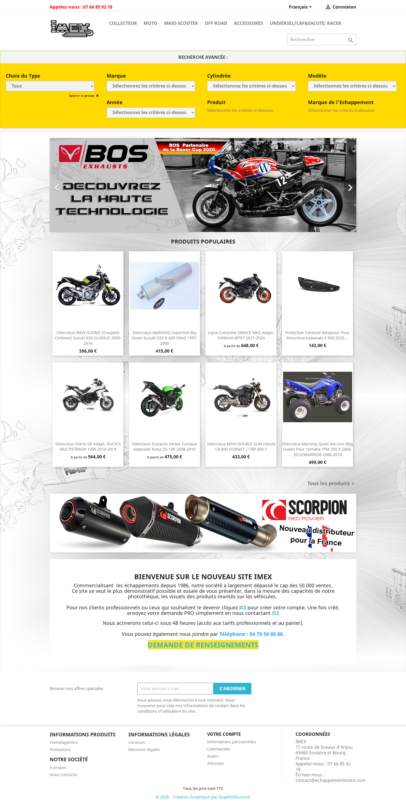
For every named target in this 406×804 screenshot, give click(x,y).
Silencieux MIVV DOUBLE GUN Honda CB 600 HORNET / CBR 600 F (241, 446)
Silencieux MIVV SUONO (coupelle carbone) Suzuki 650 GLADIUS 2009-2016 (88, 338)
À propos (58, 767)
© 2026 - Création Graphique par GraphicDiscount (203, 797)
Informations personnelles (231, 741)
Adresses (215, 763)
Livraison (136, 742)
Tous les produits (331, 483)
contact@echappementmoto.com (331, 780)
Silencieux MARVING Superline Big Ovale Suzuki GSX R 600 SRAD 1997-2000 (164, 338)
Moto (150, 23)
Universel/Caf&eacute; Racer (305, 23)
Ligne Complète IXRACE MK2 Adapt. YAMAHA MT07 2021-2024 (241, 335)
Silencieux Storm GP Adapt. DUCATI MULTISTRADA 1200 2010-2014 (88, 446)
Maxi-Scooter (181, 23)
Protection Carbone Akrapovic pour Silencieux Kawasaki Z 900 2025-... (317, 335)
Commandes (218, 749)
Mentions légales (144, 749)
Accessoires (248, 23)
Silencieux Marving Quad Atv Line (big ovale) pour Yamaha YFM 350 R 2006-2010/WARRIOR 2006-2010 (317, 449)
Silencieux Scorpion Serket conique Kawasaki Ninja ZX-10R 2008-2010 (164, 446)
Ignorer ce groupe (82, 95)
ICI (275, 613)
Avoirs (212, 756)
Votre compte (224, 734)
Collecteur (123, 23)
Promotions (60, 749)
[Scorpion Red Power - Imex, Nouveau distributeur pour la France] (203, 523)
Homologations (64, 742)
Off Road (216, 23)
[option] (203, 185)
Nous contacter (64, 774)
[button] (73, 185)
